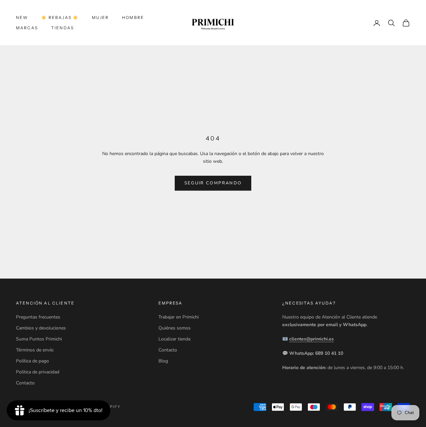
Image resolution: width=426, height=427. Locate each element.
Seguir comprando (213, 183)
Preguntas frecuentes (38, 317)
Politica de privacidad (37, 372)
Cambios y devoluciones (41, 328)
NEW (22, 17)
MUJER (100, 17)
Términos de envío (35, 350)
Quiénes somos (174, 328)
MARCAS (27, 27)
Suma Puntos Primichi (39, 339)
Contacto (25, 383)
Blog (163, 361)
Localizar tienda (174, 339)
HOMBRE (133, 17)
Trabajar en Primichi (178, 317)
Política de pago (32, 361)
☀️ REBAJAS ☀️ (60, 17)
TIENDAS (62, 27)
